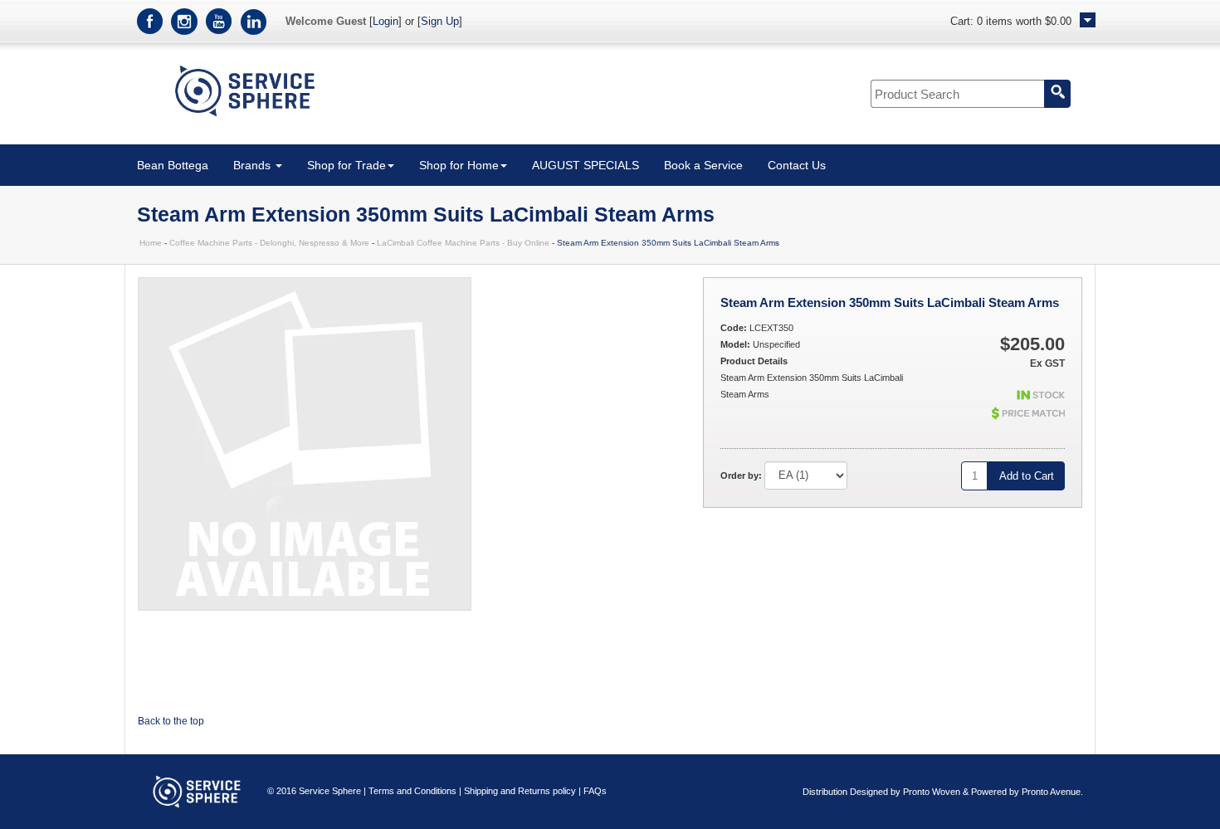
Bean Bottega (172, 165)
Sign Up (440, 21)
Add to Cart (1026, 476)
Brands (253, 165)
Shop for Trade (346, 165)
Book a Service (703, 165)
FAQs (595, 791)
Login (385, 21)
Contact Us (797, 165)
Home (150, 242)
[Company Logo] (244, 119)
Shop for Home (459, 165)
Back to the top (171, 721)
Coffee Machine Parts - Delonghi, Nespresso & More (269, 242)
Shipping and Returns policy (520, 791)
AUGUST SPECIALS (585, 165)
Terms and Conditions (412, 791)
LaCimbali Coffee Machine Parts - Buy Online (463, 242)
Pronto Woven (931, 792)
